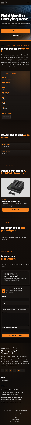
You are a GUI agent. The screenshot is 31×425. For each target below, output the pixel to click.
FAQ (16, 417)
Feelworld (6, 84)
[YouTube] (14, 370)
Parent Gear (16, 35)
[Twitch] (10, 370)
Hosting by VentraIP (15, 414)
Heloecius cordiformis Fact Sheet (10, 390)
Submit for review (16, 335)
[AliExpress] (6, 117)
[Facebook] (2, 370)
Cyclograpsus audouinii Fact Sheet (11, 397)
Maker (16, 31)
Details (16, 209)
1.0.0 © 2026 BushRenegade (19, 410)
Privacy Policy (15, 419)
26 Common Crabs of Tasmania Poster (12, 392)
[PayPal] (23, 370)
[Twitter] (6, 370)
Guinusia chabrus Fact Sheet (9, 395)
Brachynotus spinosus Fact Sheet (11, 399)
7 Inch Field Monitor (9, 79)
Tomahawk (4, 380)
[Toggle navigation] (28, 2)
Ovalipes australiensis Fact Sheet (11, 402)
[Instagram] (19, 370)
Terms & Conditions (15, 422)
